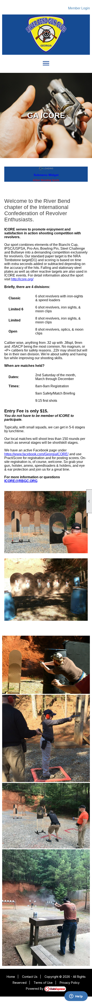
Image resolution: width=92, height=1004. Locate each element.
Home (11, 976)
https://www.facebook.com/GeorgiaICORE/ (36, 454)
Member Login (79, 8)
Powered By (35, 988)
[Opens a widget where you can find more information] (76, 996)
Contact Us (29, 976)
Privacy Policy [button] (70, 982)
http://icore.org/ (22, 279)
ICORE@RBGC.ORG (20, 481)
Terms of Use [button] (43, 982)
